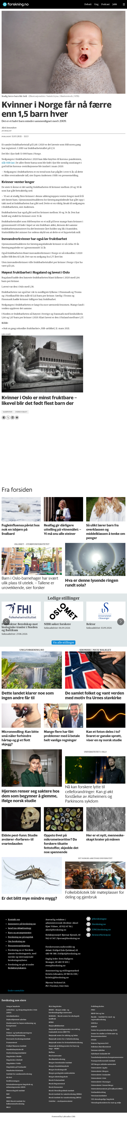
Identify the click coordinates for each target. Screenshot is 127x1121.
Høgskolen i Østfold (14, 1060)
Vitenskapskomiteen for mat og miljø (106, 1103)
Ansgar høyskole (13, 1006)
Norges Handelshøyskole (59, 1066)
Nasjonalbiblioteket (56, 1026)
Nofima (52, 1052)
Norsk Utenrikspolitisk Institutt (61, 1091)
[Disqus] (63, 452)
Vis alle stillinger (63, 642)
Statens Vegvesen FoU (99, 1043)
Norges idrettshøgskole (58, 1077)
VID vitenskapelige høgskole (102, 1099)
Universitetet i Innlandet (100, 1075)
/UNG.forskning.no (101, 929)
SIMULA (94, 1023)
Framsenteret (11, 1042)
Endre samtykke (16, 990)
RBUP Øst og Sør (97, 1013)
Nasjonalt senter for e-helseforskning (64, 1039)
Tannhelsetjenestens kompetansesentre (107, 1057)
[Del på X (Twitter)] (8, 418)
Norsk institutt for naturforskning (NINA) (65, 1094)
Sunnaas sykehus (98, 1050)
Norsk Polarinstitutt (57, 1080)
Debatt (88, 4)
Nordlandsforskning (57, 1059)
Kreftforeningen (12, 1081)
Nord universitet (55, 1056)
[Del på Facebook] (4, 418)
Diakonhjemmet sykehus (16, 1019)
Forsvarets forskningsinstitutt (18, 1039)
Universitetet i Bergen (99, 1071)
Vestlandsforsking (98, 1092)
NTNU (51, 1022)
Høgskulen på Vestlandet (16, 1067)
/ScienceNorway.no (101, 935)
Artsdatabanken (12, 1016)
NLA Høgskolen (55, 1006)
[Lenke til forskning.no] (40, 3)
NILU (8, 1107)
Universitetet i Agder (99, 1068)
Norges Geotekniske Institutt (60, 1063)
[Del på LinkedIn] (12, 418)
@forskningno (99, 919)
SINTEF (94, 1027)
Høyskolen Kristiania (14, 1070)
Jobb (114, 4)
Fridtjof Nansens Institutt (16, 1046)
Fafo (8, 1029)
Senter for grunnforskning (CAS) (104, 1030)
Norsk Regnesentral (57, 1084)
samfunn (7, 412)
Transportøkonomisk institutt (103, 1061)
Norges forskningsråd (58, 1070)
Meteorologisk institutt (15, 1091)
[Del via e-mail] (17, 418)
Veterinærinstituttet (99, 1096)
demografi (21, 412)
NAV (8, 1094)
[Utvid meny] (124, 4)
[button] (6, 621)
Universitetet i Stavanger (101, 1082)
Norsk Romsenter (56, 1087)
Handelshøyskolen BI (14, 1049)
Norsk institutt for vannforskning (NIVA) (65, 1098)
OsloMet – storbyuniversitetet (60, 1101)
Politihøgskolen (97, 1006)
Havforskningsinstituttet (16, 1053)
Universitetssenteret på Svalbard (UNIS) (107, 1089)
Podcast (105, 4)
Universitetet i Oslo (98, 1078)
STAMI (93, 1040)
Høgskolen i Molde (13, 1056)
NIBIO (8, 1098)
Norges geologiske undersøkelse (62, 1073)
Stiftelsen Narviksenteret (101, 1047)
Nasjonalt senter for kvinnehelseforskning (66, 1042)
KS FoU (9, 1077)
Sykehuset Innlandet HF (100, 1054)
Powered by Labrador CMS (63, 1116)
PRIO (93, 1010)
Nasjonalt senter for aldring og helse (63, 1035)
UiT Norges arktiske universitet (103, 1064)
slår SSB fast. (9, 162)
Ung (96, 4)
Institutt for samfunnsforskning (19, 1074)
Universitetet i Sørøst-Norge (102, 1085)
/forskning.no (99, 924)
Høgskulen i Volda (13, 1063)
